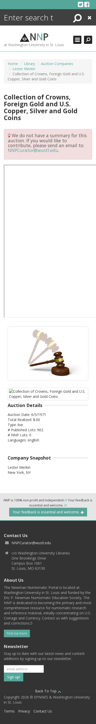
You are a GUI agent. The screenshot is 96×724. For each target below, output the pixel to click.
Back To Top (46, 691)
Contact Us (43, 711)
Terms (9, 711)
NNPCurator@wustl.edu (33, 150)
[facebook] (87, 4)
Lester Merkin (24, 68)
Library (29, 63)
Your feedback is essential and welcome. (47, 512)
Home (13, 63)
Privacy (24, 711)
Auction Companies (57, 63)
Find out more (17, 633)
